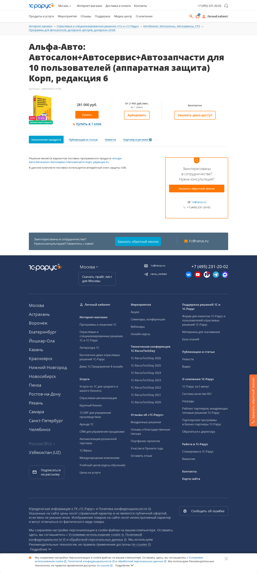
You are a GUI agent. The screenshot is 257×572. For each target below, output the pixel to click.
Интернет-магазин (89, 6)
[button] (87, 124)
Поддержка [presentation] (102, 16)
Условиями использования (96, 534)
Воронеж (38, 323)
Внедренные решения (146, 422)
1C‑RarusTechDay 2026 (146, 358)
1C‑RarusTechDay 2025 (146, 365)
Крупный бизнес (91, 405)
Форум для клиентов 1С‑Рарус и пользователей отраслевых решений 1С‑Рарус (203, 320)
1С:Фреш (86, 450)
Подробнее (38, 549)
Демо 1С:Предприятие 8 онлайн (101, 366)
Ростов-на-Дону (45, 394)
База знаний (190, 339)
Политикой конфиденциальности (90, 561)
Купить (87, 114)
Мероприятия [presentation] (67, 16)
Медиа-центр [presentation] (123, 16)
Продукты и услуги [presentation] (41, 16)
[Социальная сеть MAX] (225, 274)
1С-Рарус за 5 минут (195, 386)
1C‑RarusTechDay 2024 (146, 373)
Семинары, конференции (148, 319)
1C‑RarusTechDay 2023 (146, 380)
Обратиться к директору (198, 432)
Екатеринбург (42, 332)
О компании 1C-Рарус (198, 379)
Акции (135, 312)
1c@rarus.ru (198, 202)
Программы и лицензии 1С (98, 324)
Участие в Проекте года (147, 448)
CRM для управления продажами (102, 432)
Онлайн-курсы (140, 334)
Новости (188, 359)
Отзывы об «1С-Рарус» (147, 415)
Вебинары (138, 327)
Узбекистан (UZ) (45, 452)
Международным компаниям (99, 458)
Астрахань (39, 314)
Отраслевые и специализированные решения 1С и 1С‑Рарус (101, 336)
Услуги (85, 379)
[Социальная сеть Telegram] (216, 274)
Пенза (35, 385)
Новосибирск (42, 376)
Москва (36, 305)
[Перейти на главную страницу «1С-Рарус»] (42, 6)
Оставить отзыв (141, 456)
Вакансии (188, 459)
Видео (186, 366)
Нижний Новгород (48, 367)
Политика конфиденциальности (123, 509)
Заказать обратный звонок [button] (138, 241)
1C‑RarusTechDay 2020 (146, 402)
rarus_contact (159, 274)
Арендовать (136, 115)
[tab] (40, 16)
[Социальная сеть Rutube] (207, 274)
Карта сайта (191, 479)
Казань (36, 349)
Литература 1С (89, 348)
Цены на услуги (90, 472)
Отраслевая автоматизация (98, 398)
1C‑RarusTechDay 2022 (146, 387)
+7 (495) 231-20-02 (209, 6)
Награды (188, 401)
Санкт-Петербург (46, 420)
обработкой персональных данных (96, 539)
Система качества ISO (196, 394)
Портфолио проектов (145, 441)
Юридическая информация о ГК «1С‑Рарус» (62, 509)
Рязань (36, 403)
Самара (36, 411)
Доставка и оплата (118, 6)
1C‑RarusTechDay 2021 (146, 395)
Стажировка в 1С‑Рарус (198, 451)
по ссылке (140, 544)
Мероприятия (141, 305)
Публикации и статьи (198, 352)
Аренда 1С (87, 424)
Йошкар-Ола (42, 341)
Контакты (140, 6)
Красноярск (40, 358)
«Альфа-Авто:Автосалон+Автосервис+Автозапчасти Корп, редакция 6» (75, 160)
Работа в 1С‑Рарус (195, 444)
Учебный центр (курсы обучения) (102, 465)
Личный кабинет (97, 305)
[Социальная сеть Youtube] (198, 274)
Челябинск (40, 429)
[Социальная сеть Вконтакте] (188, 274)
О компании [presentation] (144, 16)
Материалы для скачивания (201, 332)
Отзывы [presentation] (86, 16)
